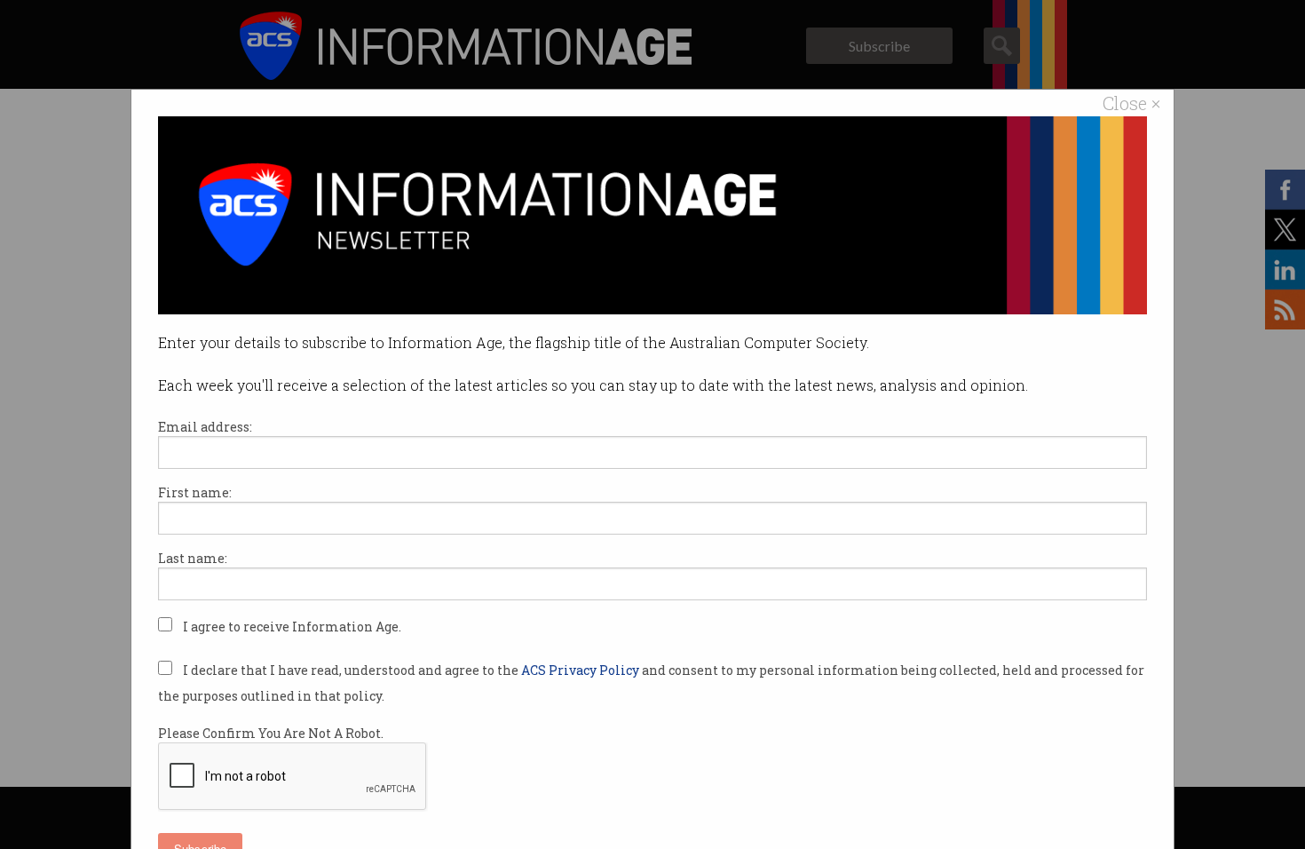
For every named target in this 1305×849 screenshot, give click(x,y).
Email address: (205, 426)
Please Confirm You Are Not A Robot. (271, 733)
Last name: (192, 558)
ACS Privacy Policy (581, 670)
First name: (195, 492)
